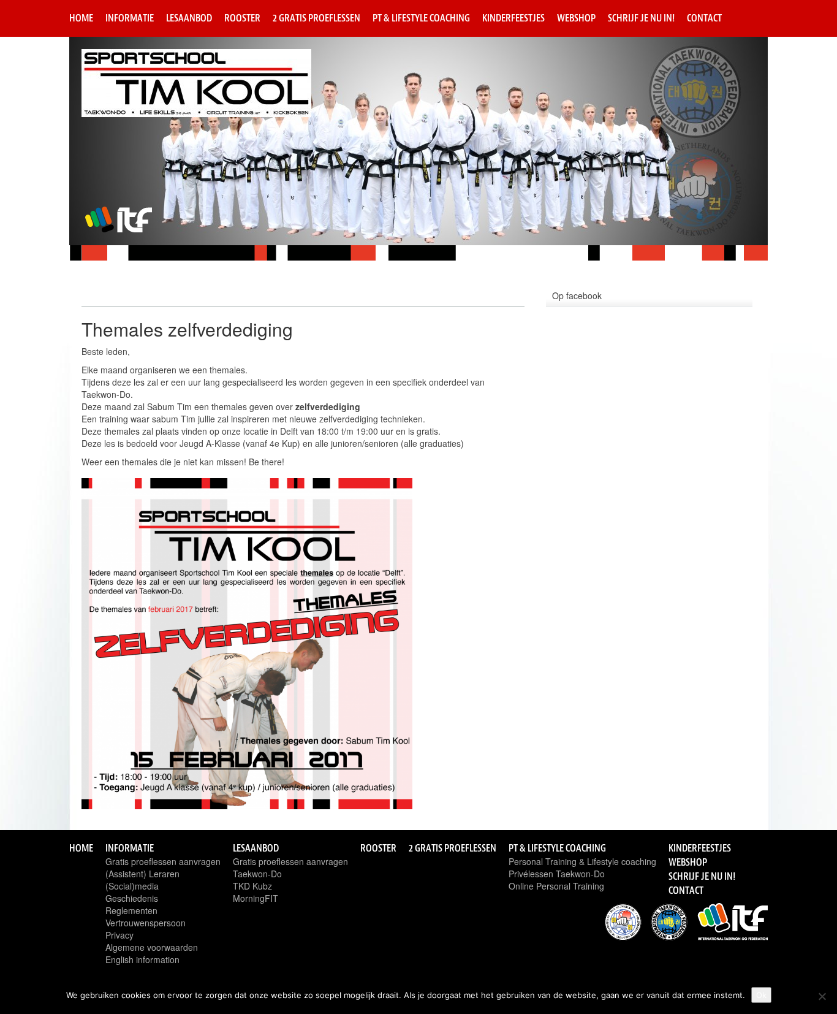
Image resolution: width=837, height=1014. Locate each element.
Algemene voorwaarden (151, 947)
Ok (761, 995)
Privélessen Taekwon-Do (557, 873)
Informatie (129, 18)
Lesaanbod (189, 18)
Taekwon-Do (257, 873)
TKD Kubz (252, 886)
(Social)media (132, 886)
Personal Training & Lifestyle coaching (582, 861)
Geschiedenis (131, 898)
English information (142, 959)
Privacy (119, 935)
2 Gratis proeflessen (316, 18)
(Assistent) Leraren (142, 873)
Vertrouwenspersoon (145, 923)
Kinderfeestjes (513, 18)
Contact (704, 18)
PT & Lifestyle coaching (421, 18)
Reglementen (131, 910)
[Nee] (822, 996)
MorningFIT (255, 898)
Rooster (242, 18)
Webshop (576, 18)
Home (81, 18)
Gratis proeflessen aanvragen (163, 861)
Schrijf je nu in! (641, 18)
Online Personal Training (556, 886)
